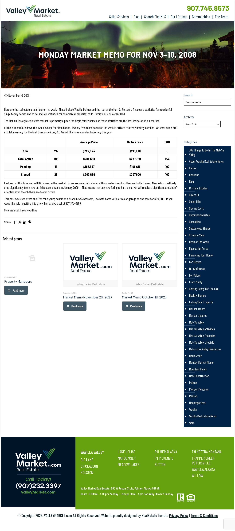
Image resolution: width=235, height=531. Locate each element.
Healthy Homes (197, 295)
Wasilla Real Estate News (203, 416)
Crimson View (196, 235)
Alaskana (194, 175)
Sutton (160, 464)
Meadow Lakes (128, 464)
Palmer (193, 382)
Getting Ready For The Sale (204, 289)
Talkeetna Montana (206, 451)
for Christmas (197, 269)
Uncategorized (197, 403)
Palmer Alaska (166, 451)
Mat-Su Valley (196, 322)
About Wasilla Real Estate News (206, 161)
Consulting (195, 222)
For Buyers (195, 262)
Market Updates (198, 315)
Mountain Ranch (198, 369)
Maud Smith (195, 356)
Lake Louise (126, 451)
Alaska (192, 168)
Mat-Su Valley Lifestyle (201, 342)
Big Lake (87, 459)
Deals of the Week (199, 242)
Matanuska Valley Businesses (205, 349)
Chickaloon (89, 466)
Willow (197, 475)
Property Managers (18, 281)
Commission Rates (199, 215)
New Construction (199, 376)
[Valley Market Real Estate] (32, 11)
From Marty (195, 282)
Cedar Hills (195, 201)
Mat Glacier (127, 458)
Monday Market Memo (201, 362)
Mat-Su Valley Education (202, 336)
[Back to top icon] (219, 524)
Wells (192, 423)
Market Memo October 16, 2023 (144, 297)
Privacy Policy (178, 515)
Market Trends (197, 309)
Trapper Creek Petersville (203, 460)
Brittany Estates (198, 188)
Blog (191, 181)
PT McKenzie (164, 458)
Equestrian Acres (198, 248)
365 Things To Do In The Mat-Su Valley (206, 152)
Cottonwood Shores (200, 228)
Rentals (193, 396)
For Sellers (195, 275)
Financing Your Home (201, 255)
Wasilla (193, 409)
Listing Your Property (201, 302)
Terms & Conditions (204, 515)
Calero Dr (194, 195)
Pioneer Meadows (199, 389)
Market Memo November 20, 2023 (87, 297)
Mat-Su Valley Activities (202, 329)
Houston (87, 472)
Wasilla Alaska (203, 469)
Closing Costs (196, 208)
